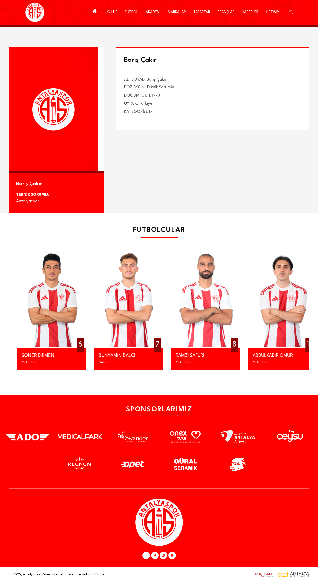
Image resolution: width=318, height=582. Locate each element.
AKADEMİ (153, 12)
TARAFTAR (201, 12)
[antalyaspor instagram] (163, 555)
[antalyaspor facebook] (146, 555)
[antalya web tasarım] (263, 574)
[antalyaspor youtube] (172, 555)
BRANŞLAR (226, 12)
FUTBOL (131, 12)
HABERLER (250, 12)
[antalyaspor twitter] (155, 555)
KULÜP (112, 12)
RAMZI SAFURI (182, 355)
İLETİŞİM (272, 12)
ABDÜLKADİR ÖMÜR (265, 355)
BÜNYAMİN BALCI (109, 355)
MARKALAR (177, 12)
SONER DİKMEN (30, 355)
